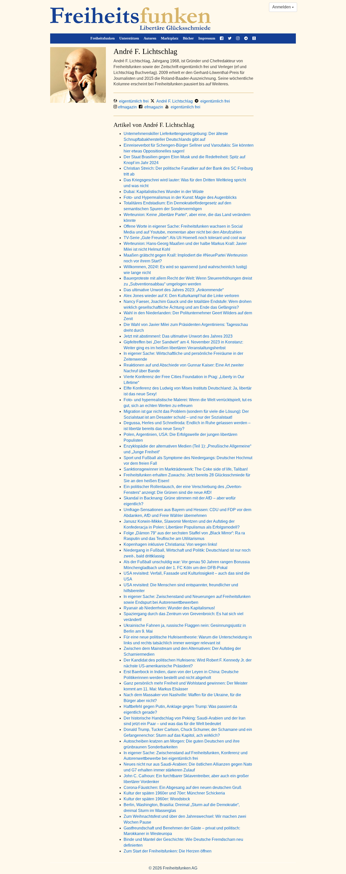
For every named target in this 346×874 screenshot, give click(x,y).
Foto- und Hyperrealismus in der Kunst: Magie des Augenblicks (180, 197)
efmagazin (127, 107)
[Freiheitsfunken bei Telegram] (246, 38)
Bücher (188, 38)
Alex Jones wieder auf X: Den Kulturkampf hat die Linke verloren (181, 296)
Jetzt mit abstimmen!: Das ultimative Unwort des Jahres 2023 (178, 336)
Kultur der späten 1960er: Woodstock (157, 799)
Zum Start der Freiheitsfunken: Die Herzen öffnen (168, 851)
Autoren (150, 38)
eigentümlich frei (133, 101)
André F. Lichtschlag (173, 101)
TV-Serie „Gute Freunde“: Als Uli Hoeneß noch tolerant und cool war (185, 238)
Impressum (206, 38)
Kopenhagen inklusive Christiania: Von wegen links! (170, 544)
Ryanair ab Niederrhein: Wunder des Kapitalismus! (169, 608)
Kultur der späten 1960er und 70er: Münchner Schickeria (174, 793)
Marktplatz (169, 38)
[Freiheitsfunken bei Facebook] (221, 38)
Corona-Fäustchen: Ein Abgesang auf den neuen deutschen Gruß (182, 787)
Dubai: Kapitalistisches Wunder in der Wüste (164, 191)
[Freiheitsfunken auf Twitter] (229, 38)
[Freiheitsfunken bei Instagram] (238, 38)
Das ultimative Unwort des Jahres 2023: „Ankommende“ (174, 290)
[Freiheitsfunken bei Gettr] (254, 38)
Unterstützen (129, 38)
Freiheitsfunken (102, 38)
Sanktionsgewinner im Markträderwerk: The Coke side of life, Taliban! (186, 469)
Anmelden (282, 7)
